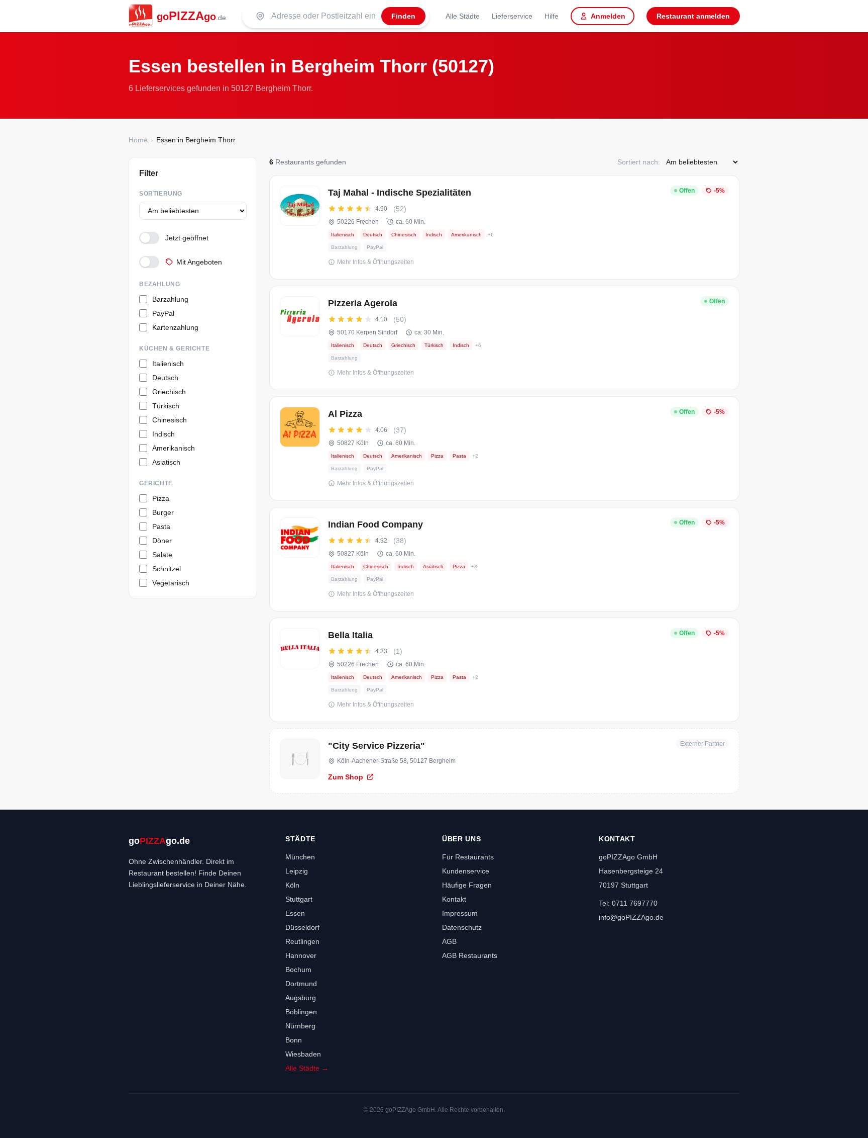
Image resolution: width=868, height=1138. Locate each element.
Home (138, 140)
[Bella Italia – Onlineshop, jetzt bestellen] (504, 670)
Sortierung (160, 193)
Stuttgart (298, 899)
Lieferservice (512, 16)
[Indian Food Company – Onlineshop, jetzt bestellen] (504, 559)
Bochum (298, 970)
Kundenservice (465, 871)
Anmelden (608, 16)
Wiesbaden (303, 1054)
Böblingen (301, 1012)
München (300, 857)
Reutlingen (302, 941)
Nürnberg (300, 1026)
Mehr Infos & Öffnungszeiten (375, 262)
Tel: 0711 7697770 (628, 903)
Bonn (293, 1040)
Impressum (460, 913)
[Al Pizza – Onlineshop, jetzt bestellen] (504, 448)
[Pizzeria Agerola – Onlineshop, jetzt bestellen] (504, 338)
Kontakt (454, 899)
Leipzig (296, 871)
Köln (292, 885)
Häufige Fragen (467, 885)
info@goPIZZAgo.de (631, 917)
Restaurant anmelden (693, 16)
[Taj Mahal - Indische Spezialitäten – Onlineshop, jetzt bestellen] (504, 227)
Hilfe (552, 16)
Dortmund (301, 984)
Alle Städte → (307, 1068)
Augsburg (300, 998)
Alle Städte (463, 16)
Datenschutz (462, 927)
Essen (295, 913)
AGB (449, 941)
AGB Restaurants (469, 955)
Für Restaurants (468, 857)
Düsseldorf (302, 927)
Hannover (300, 955)
